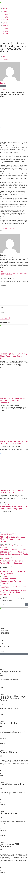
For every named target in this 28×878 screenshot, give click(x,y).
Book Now (5, 19)
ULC (13, 228)
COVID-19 (5, 228)
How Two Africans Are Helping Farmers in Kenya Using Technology (13, 592)
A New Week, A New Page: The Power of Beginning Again (13, 507)
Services (5, 8)
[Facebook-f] (8, 619)
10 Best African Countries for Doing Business (12, 572)
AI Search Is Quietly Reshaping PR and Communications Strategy (13, 539)
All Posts (3, 86)
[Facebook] (1, 37)
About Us (5, 10)
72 (4, 501)
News (6, 14)
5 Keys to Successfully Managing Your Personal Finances (10, 581)
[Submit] (26, 604)
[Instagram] (12, 37)
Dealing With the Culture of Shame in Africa (11, 491)
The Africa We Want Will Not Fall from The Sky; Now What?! (14, 442)
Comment (3, 285)
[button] (14, 825)
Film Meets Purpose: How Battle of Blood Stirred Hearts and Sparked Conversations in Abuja (14, 552)
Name (2, 302)
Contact (5, 20)
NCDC (9, 228)
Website (2, 312)
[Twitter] (7, 37)
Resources (5, 11)
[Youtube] (18, 37)
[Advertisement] (14, 111)
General (4, 89)
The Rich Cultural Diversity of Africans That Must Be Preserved (12, 400)
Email (2, 307)
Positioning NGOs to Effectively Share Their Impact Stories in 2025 (13, 356)
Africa (6, 16)
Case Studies (6, 17)
